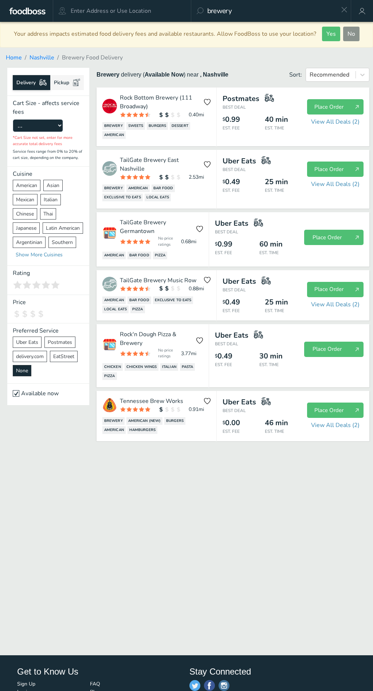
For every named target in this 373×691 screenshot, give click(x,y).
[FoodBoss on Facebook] (209, 685)
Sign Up (26, 683)
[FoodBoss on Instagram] (224, 685)
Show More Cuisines (39, 254)
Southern (62, 242)
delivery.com (30, 356)
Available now (40, 393)
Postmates (60, 342)
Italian (51, 199)
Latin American (63, 228)
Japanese (26, 228)
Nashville (42, 58)
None (22, 370)
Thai (48, 213)
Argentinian (29, 242)
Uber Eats (27, 342)
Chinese (25, 213)
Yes (331, 34)
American (26, 185)
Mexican (25, 199)
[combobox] (271, 11)
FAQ (95, 683)
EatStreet (63, 356)
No (351, 34)
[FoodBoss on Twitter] (194, 685)
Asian (53, 185)
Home (14, 58)
